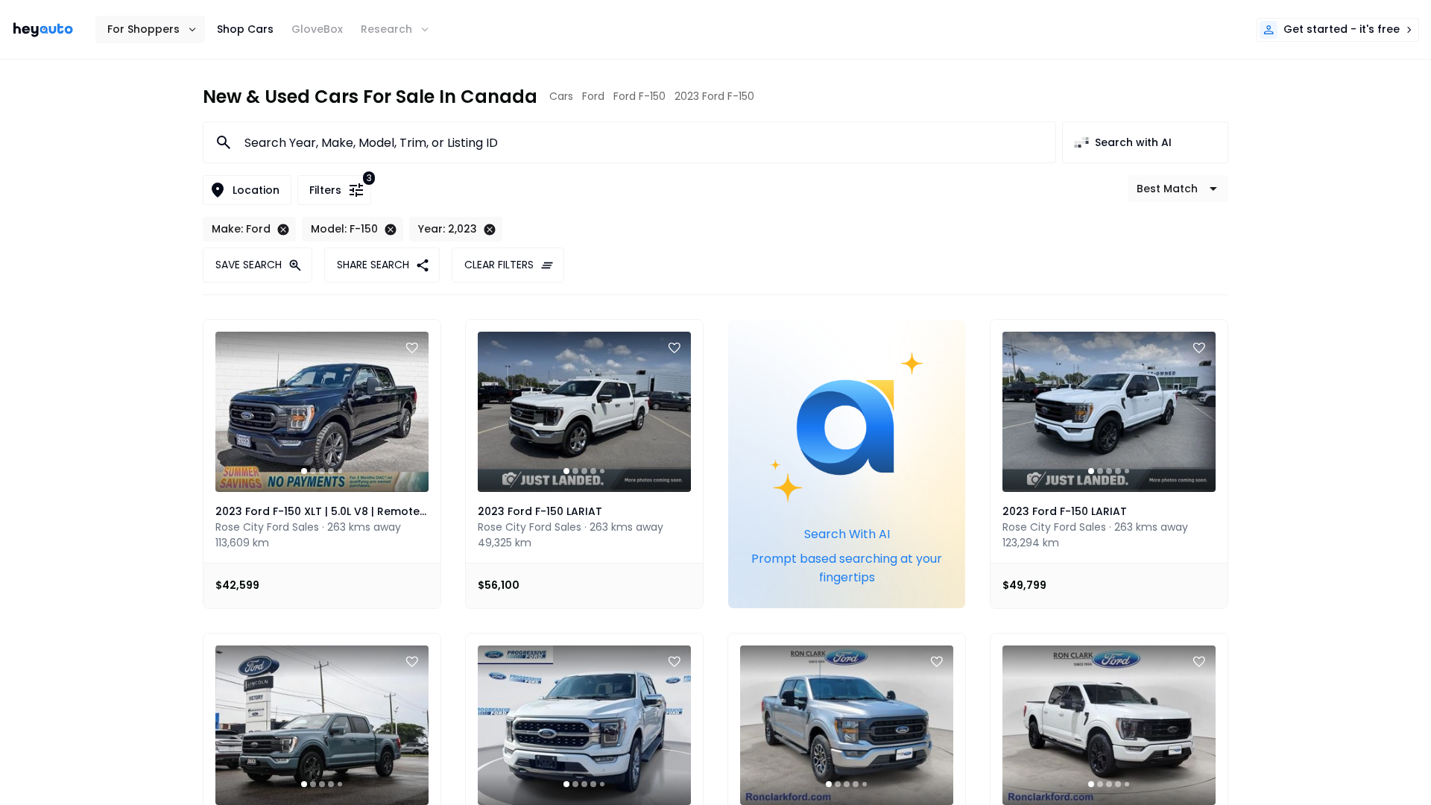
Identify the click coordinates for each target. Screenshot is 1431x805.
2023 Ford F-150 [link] (714, 96)
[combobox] (641, 142)
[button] (150, 29)
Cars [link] (561, 96)
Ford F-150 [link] (639, 96)
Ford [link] (593, 96)
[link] (43, 29)
